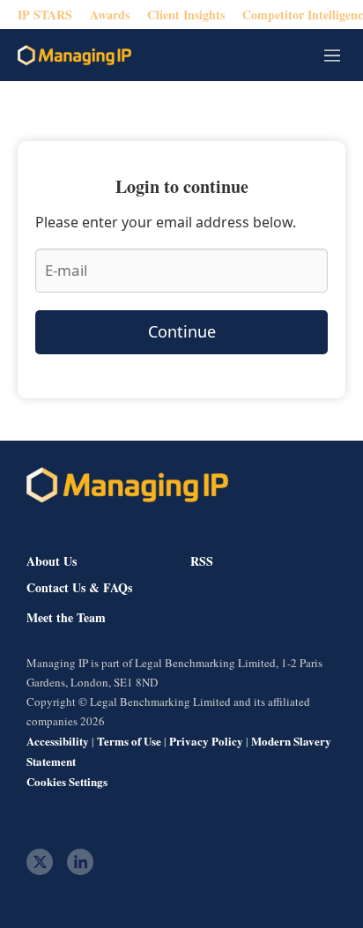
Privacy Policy (206, 740)
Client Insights (186, 14)
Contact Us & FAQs (79, 588)
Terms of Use (129, 740)
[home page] (74, 55)
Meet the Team (66, 618)
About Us (51, 561)
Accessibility (57, 740)
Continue (182, 331)
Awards (110, 14)
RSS (201, 561)
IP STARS (45, 14)
